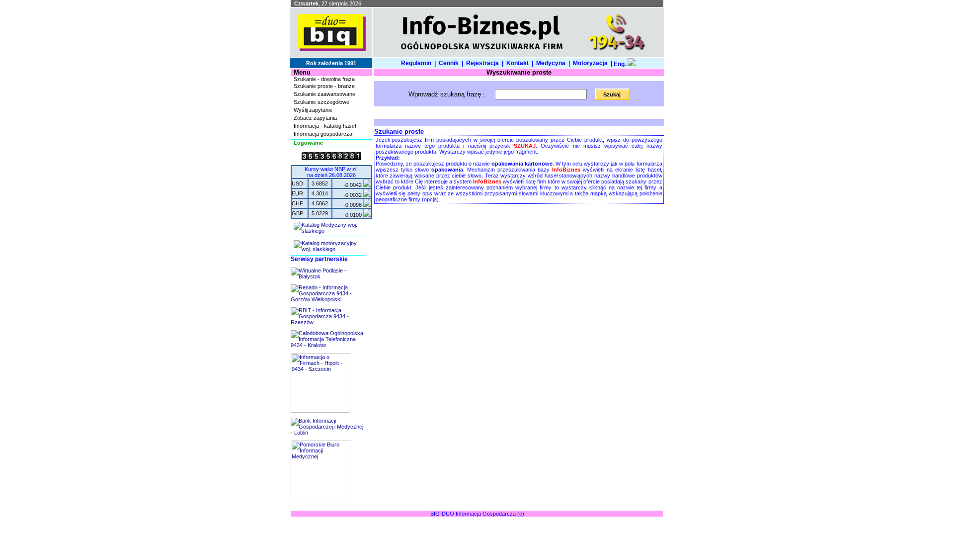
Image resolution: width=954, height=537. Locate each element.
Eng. (620, 64)
